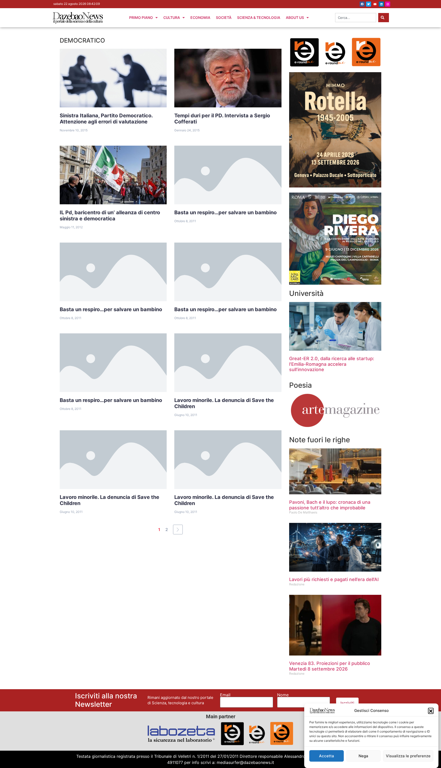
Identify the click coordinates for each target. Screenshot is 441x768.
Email (225, 695)
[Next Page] (178, 529)
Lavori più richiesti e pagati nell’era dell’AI (334, 579)
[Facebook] (362, 4)
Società (223, 17)
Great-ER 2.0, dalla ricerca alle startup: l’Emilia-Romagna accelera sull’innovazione (331, 364)
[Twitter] (368, 4)
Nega (363, 755)
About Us (295, 17)
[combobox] (355, 17)
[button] (430, 710)
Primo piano (141, 17)
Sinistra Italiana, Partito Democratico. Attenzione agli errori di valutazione (106, 118)
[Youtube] (374, 4)
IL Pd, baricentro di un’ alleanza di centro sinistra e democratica (110, 215)
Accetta (326, 755)
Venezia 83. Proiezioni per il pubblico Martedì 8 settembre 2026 (329, 666)
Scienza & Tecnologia (258, 17)
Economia (200, 17)
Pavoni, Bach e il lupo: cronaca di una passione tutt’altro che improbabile (329, 504)
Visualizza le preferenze (408, 755)
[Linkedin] (381, 4)
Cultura (171, 17)
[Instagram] (387, 4)
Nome (283, 695)
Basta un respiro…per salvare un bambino (225, 212)
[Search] (383, 17)
